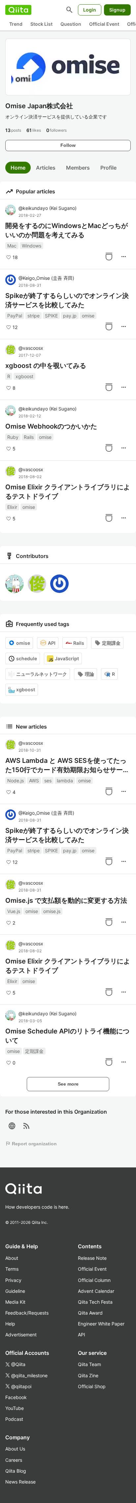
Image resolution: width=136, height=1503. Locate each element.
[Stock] (109, 256)
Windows (31, 245)
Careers (13, 1460)
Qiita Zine (88, 1375)
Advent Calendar (96, 1291)
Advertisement (21, 1334)
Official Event (104, 24)
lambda (65, 780)
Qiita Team (89, 1364)
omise (88, 315)
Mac (12, 245)
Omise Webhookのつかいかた (51, 426)
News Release (20, 1482)
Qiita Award (90, 1313)
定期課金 (111, 643)
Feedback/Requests (27, 1313)
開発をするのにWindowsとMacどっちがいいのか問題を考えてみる (66, 230)
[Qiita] (18, 10)
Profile (108, 167)
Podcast (14, 1419)
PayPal (14, 315)
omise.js (51, 911)
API (51, 643)
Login (89, 10)
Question (70, 24)
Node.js (15, 780)
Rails (29, 437)
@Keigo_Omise (46, 278)
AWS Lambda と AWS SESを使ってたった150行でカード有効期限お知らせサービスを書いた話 (67, 765)
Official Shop (92, 1386)
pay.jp (70, 315)
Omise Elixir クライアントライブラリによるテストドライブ (67, 491)
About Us (15, 1449)
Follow (68, 145)
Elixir (12, 507)
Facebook (16, 1397)
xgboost (24, 376)
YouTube (14, 1408)
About (11, 1258)
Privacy (13, 1280)
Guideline (15, 1291)
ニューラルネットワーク (41, 674)
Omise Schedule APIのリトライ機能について (67, 1035)
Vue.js (13, 911)
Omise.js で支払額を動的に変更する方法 (66, 900)
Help (10, 1323)
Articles (45, 167)
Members (78, 167)
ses (47, 780)
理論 (89, 674)
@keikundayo (47, 208)
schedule (26, 658)
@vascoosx (30, 348)
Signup (117, 10)
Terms (11, 1269)
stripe (33, 315)
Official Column (94, 1280)
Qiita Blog (15, 1471)
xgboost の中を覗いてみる (45, 366)
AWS (34, 780)
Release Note (92, 1258)
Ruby (12, 437)
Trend (15, 24)
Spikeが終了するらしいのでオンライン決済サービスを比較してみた (67, 300)
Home (18, 167)
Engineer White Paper (101, 1323)
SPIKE (51, 315)
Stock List (41, 24)
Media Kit (15, 1302)
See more (68, 1084)
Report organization (31, 1143)
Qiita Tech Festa (95, 1302)
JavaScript (67, 658)
